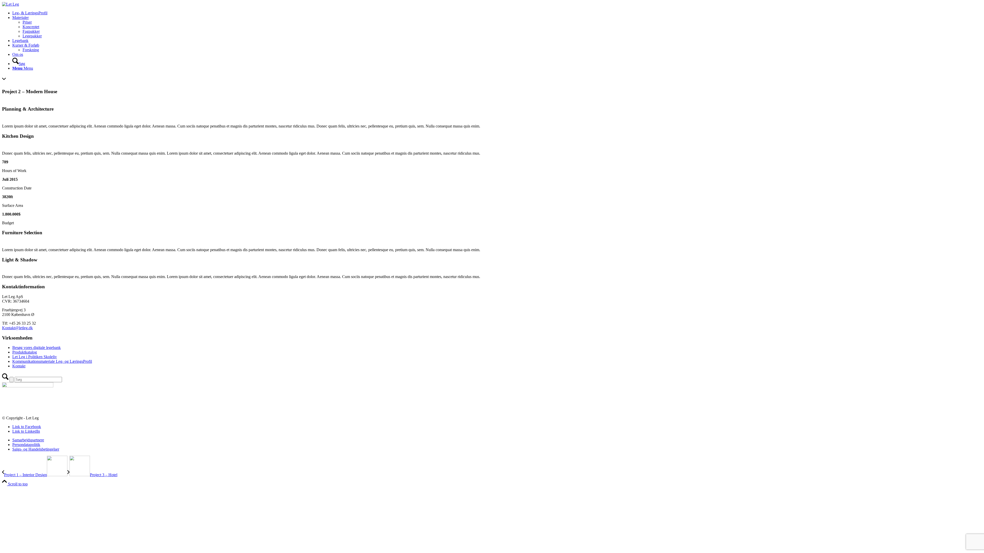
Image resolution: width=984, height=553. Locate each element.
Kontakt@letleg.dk (17, 328)
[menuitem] (497, 13)
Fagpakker (31, 31)
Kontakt (18, 366)
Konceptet (31, 27)
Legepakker (32, 36)
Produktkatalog (24, 352)
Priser (27, 22)
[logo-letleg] (10, 4)
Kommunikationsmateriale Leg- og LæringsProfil (52, 361)
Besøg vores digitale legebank (36, 347)
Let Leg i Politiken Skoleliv (34, 357)
